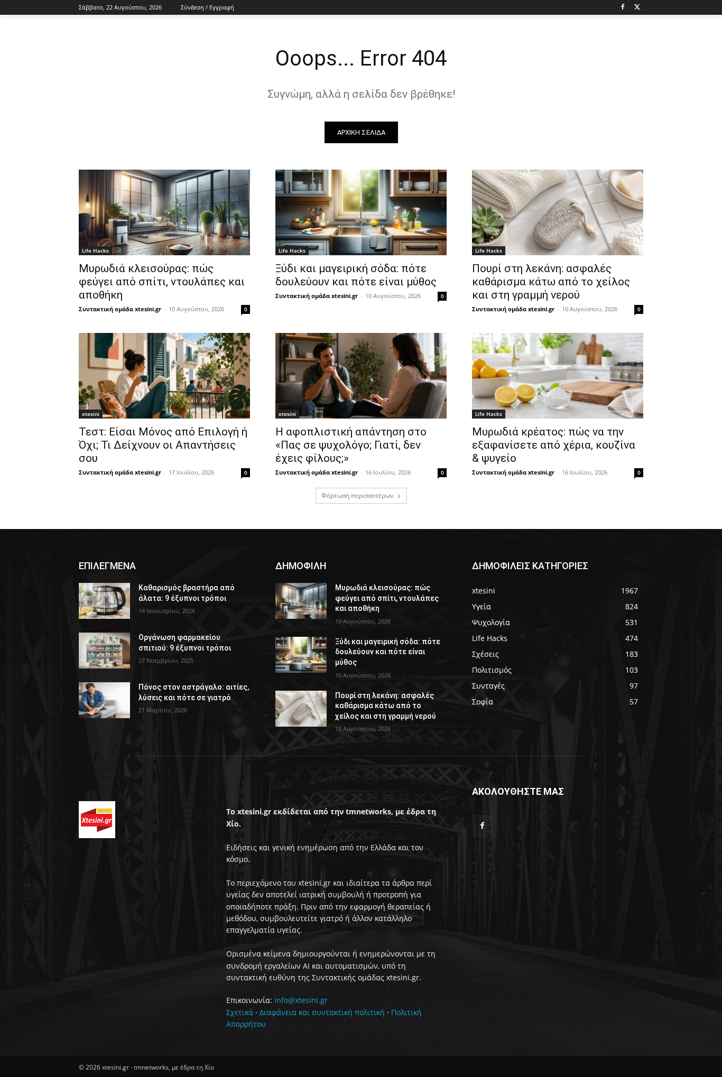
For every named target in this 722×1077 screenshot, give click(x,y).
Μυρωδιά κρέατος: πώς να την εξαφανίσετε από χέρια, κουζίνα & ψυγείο (553, 445)
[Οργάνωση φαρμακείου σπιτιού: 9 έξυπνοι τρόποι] (104, 651)
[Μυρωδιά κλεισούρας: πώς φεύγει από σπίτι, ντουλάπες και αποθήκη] (164, 212)
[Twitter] (637, 8)
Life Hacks (95, 250)
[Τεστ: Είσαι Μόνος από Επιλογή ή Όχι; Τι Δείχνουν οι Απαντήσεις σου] (164, 376)
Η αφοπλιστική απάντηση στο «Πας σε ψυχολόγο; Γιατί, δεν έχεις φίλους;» (351, 445)
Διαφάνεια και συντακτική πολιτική (322, 1012)
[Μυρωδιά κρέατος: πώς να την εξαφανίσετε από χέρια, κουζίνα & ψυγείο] (557, 376)
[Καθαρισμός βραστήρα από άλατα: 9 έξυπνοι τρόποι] (104, 601)
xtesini (90, 413)
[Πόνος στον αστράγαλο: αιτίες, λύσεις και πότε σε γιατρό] (104, 700)
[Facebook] (622, 8)
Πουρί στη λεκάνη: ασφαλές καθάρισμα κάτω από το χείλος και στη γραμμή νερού (551, 281)
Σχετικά (239, 1012)
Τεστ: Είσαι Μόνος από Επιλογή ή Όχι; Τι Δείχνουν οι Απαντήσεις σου (163, 445)
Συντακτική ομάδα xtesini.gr (120, 309)
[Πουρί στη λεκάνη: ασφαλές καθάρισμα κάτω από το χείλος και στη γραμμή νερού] (557, 212)
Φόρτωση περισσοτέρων (357, 495)
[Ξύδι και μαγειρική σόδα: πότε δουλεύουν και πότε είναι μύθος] (361, 212)
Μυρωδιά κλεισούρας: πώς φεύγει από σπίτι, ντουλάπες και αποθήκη (162, 281)
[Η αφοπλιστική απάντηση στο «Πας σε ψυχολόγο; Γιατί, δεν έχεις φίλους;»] (361, 376)
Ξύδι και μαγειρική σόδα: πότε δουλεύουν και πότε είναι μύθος (356, 275)
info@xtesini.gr (301, 1000)
